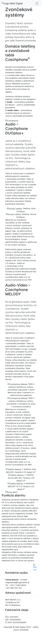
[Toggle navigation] (37, 3)
